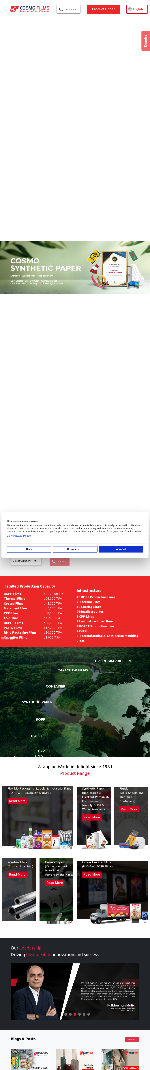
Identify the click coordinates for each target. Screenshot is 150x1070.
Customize (73, 549)
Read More (17, 801)
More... (132, 1039)
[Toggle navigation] (6, 9)
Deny (29, 549)
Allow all (121, 549)
